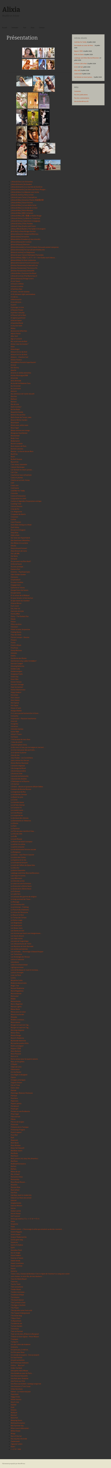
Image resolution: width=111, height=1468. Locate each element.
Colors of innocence (18, 496)
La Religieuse (16, 852)
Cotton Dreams (16, 506)
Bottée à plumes (17, 449)
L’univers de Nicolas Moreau (21, 789)
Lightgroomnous (17, 967)
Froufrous (14, 648)
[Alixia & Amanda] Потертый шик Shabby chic (28, 250)
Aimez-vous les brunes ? (19, 344)
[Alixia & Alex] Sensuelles (20, 236)
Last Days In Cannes (18, 875)
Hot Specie (15, 703)
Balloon (14, 399)
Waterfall (14, 1418)
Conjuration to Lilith (18, 498)
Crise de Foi (15, 509)
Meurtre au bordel (17, 1014)
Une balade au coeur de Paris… (22, 1373)
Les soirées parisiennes (19, 949)
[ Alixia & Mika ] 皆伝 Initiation (22, 213)
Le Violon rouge (16, 920)
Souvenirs (14, 1242)
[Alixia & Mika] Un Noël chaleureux (23, 260)
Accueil (4, 28)
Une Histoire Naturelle (19, 1376)
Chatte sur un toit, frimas (20, 480)
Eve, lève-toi (15, 608)
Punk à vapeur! (16, 1132)
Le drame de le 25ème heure (21, 889)
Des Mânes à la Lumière (19, 543)
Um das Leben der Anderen (20, 1344)
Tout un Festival (17, 1331)
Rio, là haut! (15, 1174)
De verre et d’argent (18, 530)
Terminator (15, 1297)
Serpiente (14, 1224)
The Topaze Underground (20, 1313)
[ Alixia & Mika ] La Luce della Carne (23, 205)
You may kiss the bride (19, 1439)
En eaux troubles (17, 582)
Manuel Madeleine (17, 988)
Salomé (13, 1200)
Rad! (12, 1137)
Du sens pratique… (18, 566)
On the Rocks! (16, 1072)
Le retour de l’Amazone (19, 912)
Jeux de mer (15, 755)
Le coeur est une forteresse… (22, 883)
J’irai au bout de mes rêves (20, 739)
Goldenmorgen (16, 671)
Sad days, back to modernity (21, 1195)
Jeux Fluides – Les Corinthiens (22, 758)
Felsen (13, 621)
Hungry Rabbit (16, 711)
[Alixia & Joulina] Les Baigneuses (23, 252)
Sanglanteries (16, 1203)
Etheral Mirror (16, 603)
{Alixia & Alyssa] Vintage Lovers (22, 278)
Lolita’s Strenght (17, 972)
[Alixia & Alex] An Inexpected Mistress (24, 234)
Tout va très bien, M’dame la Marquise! (25, 1334)
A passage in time (17, 307)
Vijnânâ (13, 1405)
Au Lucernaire (16, 388)
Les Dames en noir (17, 930)
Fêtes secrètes (16, 624)
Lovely (13, 978)
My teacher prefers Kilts (20, 1043)
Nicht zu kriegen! (17, 1046)
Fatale (13, 619)
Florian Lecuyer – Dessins (20, 637)
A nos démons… (17, 302)
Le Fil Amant (15, 891)
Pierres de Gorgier (17, 1122)
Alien (13, 346)
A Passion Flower (17, 310)
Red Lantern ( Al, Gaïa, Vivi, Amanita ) (24, 1158)
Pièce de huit (15, 1116)
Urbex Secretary (17, 1389)
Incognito (14, 724)
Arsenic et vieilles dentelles (21, 373)
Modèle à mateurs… (18, 1020)
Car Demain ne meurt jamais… (22, 470)
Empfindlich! (15, 580)
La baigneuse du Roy (18, 792)
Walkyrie (14, 1412)
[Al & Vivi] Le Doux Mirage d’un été (23, 231)
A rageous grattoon (18, 318)
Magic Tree (15, 985)
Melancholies (16, 1001)
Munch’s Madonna (17, 1038)
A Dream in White (17, 284)
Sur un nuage (15, 1253)
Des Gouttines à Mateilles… (21, 540)
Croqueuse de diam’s (18, 514)
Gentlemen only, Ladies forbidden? (24, 661)
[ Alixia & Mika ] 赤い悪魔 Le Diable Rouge (26, 216)
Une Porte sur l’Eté (18, 1381)
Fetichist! (14, 627)
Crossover (14, 517)
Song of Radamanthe (19, 1237)
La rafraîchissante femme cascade (23, 849)
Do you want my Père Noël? (21, 561)
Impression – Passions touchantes (23, 718)
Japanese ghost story (19, 745)
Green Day (14, 676)
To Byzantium (16, 1321)
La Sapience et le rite (18, 860)
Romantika (15, 1179)
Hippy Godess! (16, 692)
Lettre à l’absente (17, 959)
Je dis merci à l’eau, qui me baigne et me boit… (28, 747)
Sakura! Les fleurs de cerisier (21, 1198)
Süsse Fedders (16, 1255)
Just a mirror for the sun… (21, 760)
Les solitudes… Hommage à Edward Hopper (27, 951)
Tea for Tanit (15, 1284)
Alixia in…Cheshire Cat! (19, 357)
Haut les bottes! (17, 687)
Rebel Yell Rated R (17, 1148)
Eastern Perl (15, 569)
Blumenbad (15, 436)
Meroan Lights (16, 1006)
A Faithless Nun (16, 289)
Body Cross (15, 438)
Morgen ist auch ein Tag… (20, 1025)
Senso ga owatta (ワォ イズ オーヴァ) (25, 1219)
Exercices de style (17, 611)
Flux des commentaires (81, 98)
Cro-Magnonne (16, 511)
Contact (42, 28)
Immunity (14, 716)
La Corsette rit (16, 807)
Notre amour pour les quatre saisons (24, 1059)
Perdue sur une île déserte (20, 1111)
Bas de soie (15, 404)
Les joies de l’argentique (20, 941)
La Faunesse (15, 828)
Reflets (13, 1166)
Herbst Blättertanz (18, 690)
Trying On (14, 1342)
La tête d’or (15, 868)
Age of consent (16, 339)
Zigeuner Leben (16, 1444)
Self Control (15, 1216)
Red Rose (14, 1161)
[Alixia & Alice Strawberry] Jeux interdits (25, 239)
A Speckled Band (17, 323)
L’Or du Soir (15, 784)
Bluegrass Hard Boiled (19, 433)
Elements (14, 577)
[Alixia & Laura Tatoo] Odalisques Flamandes (27, 255)
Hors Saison (15, 697)
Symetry (14, 1271)
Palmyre (14, 1095)
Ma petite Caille (17, 980)
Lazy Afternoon (16, 878)
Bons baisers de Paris (18, 446)
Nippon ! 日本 (16, 1048)
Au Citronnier (16, 386)
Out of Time (15, 1085)
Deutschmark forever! (19, 548)
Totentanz (15, 1329)
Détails (13, 546)
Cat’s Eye (14, 472)
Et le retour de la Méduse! (20, 595)
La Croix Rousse (16, 813)
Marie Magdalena (17, 991)
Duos (32, 28)
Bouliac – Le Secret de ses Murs (22, 451)
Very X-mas (15, 1402)
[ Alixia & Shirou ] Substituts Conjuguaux (25, 221)
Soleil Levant (15, 1234)
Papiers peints (16, 1103)
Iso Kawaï (14, 737)
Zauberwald (15, 1441)
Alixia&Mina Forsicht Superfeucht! (23, 362)
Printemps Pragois (18, 1130)
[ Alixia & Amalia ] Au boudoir (21, 184)
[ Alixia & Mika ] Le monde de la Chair (24, 208)
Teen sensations (17, 1287)
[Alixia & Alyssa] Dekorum (20, 244)
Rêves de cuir (15, 1171)
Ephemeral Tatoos (18, 587)
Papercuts (14, 1101)
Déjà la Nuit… (16, 535)
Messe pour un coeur (18, 1012)
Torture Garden (16, 1326)
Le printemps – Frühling (20, 907)
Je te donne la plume (18, 752)
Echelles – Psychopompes (20, 572)
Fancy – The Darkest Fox (20, 616)
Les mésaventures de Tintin (21, 944)
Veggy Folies (15, 1397)
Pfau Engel (15, 1114)
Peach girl (14, 1109)
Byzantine (14, 462)
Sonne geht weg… (17, 1240)
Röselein (14, 1185)
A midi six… (15, 297)
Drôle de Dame (16, 564)
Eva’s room (15, 606)
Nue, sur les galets (17, 1061)
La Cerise (14, 800)
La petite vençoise (17, 847)
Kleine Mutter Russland (19, 763)
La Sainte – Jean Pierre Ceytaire (22, 855)
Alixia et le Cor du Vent (19, 352)
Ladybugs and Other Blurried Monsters (25, 873)
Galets (13, 656)
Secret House (16, 1213)
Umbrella (14, 1347)
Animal (13, 365)
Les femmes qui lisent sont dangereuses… (26, 933)
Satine (13, 1208)
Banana (13, 401)
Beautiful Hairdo (17, 412)
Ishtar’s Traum (16, 734)
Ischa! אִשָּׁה (15, 731)
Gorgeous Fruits (17, 674)
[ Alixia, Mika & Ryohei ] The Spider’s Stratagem (28, 229)
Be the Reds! (15, 409)
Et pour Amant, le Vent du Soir (22, 598)
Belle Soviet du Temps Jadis (21, 417)
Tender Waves (16, 1289)
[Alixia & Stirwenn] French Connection (25, 263)
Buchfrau (14, 454)
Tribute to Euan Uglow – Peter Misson (25, 1336)
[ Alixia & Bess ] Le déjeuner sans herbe (25, 192)
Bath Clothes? (16, 407)
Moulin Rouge (16, 1035)
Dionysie (14, 559)
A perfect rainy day (17, 312)
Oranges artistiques (18, 1080)
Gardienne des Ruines (19, 658)
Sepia (13, 1221)
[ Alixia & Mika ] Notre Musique (22, 210)
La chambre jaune (17, 802)
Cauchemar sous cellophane (21, 475)
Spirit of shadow (17, 1245)
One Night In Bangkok (19, 1075)
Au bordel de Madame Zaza (20, 383)
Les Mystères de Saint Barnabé (22, 946)
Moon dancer (15, 1022)
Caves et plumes (17, 477)
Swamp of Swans (17, 1258)
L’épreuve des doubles (19, 779)
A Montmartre (16, 299)
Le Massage (15, 902)
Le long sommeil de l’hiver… (21, 899)
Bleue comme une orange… (21, 430)
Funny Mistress (16, 650)
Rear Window (15, 1145)
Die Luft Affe (15, 553)
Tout (24, 28)
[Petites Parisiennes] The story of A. (24, 268)
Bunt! (13, 456)
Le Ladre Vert (15, 894)
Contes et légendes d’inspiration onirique (26, 501)
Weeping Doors (16, 1420)
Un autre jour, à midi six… (20, 1350)
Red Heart (14, 1156)
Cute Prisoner (16, 522)
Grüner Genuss (16, 682)
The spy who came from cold (21, 1310)
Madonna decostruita (19, 983)
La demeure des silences (20, 818)
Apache (13, 370)
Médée (13, 999)
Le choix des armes (18, 881)
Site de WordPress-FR (81, 101)
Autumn (14, 391)
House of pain (16, 708)
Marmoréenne (16, 993)
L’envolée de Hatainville (19, 776)
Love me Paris (16, 975)
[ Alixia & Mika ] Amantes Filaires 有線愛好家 (27, 200)
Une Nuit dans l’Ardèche (19, 1378)
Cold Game (15, 488)
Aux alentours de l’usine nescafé (22, 394)
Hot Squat (14, 705)
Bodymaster (15, 441)
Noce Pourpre (16, 1054)
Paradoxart (15, 1106)
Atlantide (14, 378)
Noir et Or (14, 1056)
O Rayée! (14, 1064)
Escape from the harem (19, 590)
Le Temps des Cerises (18, 917)
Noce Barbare (16, 1051)
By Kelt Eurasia (16, 459)
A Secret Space (16, 320)
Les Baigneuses (16, 923)
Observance (15, 1069)
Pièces (13, 1119)
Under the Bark (16, 1368)
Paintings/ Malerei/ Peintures (22, 1093)
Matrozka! (14, 996)
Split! (13, 1247)
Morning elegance (17, 1030)
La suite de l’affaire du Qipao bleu (23, 865)
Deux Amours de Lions (19, 551)
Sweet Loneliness (17, 1263)
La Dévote (14, 823)
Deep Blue (14, 532)
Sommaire (15, 28)
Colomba (14, 493)
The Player (15, 1308)
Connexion (77, 91)
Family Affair (15, 614)
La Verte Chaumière (18, 870)
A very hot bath (16, 326)
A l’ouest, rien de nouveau (20, 291)
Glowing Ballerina (17, 666)
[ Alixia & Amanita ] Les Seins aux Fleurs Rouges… (29, 189)
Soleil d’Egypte (16, 1232)
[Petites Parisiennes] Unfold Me (22, 271)
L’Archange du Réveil (18, 768)
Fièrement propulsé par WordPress (13, 1464)
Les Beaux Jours (17, 928)
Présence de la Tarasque (20, 1127)
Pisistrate (14, 1124)
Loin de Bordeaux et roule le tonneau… (25, 970)
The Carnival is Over (18, 1302)
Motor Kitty (15, 1033)
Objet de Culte (16, 1067)
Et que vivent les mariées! (20, 601)
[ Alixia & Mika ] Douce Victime (22, 202)
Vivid (12, 1407)
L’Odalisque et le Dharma (20, 781)
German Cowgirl (17, 663)
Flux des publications (81, 95)
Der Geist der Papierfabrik (20, 538)
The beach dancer (17, 1300)
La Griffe (14, 836)
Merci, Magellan (17, 1004)
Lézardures (15, 962)
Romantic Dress (17, 1177)
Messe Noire (15, 1009)
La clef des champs (18, 805)
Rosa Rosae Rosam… (19, 1182)
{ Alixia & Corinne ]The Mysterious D (24, 276)
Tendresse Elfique (17, 1295)
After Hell (14, 336)
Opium (13, 1077)
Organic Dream (16, 1082)
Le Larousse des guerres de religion (24, 896)
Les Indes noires (17, 938)
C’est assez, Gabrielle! (19, 464)
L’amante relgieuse (18, 765)
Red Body (14, 1153)
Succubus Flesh (16, 1250)
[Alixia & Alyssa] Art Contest (21, 242)
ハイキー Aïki (16, 1449)
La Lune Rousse (16, 839)
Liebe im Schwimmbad (19, 965)
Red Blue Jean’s (16, 1150)
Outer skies (15, 1088)
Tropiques (14, 1339)
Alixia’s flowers (16, 360)
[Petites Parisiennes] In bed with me (24, 265)
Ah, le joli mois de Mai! (19, 341)
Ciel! (12, 483)
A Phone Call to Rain (18, 315)
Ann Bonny (15, 367)
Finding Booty (16, 632)
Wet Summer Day (17, 1425)
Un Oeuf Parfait (16, 1357)
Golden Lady (15, 669)
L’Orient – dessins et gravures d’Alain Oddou (27, 786)
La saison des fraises (18, 857)
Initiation (14, 726)
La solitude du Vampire (19, 862)
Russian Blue (15, 1187)
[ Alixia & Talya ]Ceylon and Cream (23, 226)
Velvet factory (16, 1399)
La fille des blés (16, 834)
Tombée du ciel (16, 1323)
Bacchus (14, 396)
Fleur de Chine (16, 635)
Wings (13, 1433)
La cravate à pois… (18, 810)
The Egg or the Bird (18, 1305)
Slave (13, 1226)
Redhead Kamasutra (18, 1164)
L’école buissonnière (18, 771)
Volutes (13, 1410)
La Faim (13, 826)
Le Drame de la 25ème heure (21, 886)
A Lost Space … (16, 281)
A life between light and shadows (23, 294)
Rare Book (15, 1143)
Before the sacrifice (18, 415)
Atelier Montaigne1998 (19, 375)
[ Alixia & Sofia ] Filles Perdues (22, 223)
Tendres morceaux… (18, 1292)
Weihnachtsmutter (18, 1423)
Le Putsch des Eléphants (20, 910)
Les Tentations (16, 954)
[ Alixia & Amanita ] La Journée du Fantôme (26, 187)
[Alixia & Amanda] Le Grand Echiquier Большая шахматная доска (35, 247)
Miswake (14, 1017)
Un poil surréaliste (17, 1360)
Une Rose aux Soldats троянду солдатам (26, 1384)
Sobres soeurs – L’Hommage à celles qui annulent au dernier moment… (37, 1229)
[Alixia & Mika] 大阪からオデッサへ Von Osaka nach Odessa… (33, 257)
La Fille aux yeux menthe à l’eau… (23, 831)
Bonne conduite (17, 443)
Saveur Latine (16, 1211)
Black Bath (15, 422)
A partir (13, 305)
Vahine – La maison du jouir (21, 1391)
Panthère (14, 1098)
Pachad (13, 1090)
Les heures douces (17, 936)
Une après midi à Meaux (19, 1370)
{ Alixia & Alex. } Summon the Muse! (23, 273)
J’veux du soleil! (16, 742)
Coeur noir (15, 485)
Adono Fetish (16, 333)
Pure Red (14, 1135)
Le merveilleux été (17, 904)
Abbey (13, 328)
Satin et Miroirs (16, 1205)
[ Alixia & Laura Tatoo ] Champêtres (24, 197)
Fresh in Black (16, 645)
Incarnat (14, 721)
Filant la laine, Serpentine (20, 629)
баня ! (13, 1446)
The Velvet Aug (16, 1315)
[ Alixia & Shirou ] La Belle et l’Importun (25, 218)
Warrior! (14, 1415)
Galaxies (14, 653)
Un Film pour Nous (17, 1352)
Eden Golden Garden (18, 574)
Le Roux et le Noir (17, 915)
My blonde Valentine (18, 1040)
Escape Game (16, 593)
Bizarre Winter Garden (19, 420)
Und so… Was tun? (18, 1365)
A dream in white (17, 286)
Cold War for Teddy (18, 491)
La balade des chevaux (19, 794)
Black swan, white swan (19, 425)
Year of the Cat (16, 1436)
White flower (15, 1431)
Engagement (16, 585)
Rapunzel (14, 1140)
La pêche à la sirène (18, 844)
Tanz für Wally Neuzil (19, 1279)
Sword (13, 1268)
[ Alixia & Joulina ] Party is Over (22, 195)
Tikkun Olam (15, 1318)
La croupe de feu (17, 815)
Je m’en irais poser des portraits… (23, 750)
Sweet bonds (15, 1260)
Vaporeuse (15, 1394)
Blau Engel (15, 428)
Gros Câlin (14, 679)
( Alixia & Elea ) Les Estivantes (22, 181)
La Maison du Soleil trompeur (21, 841)
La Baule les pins (17, 797)
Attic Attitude (16, 381)
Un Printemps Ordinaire (20, 1363)
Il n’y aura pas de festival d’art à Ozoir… (25, 713)
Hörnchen (14, 695)
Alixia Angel (15, 349)
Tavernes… (15, 1281)
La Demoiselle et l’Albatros (21, 820)
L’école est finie (16, 773)
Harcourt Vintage (17, 684)
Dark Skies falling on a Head (21, 525)
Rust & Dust (15, 1190)
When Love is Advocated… (20, 1428)
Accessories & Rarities (19, 331)
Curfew (13, 519)
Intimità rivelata (17, 729)
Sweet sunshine (16, 1266)
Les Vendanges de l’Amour (20, 957)
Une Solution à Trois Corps (20, 1386)
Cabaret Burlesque (17, 467)
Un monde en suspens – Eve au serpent (25, 1355)
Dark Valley (15, 527)
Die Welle (14, 556)
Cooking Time (16, 504)
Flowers (14, 640)
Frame (13, 642)
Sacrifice (14, 1192)
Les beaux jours (16, 925)
